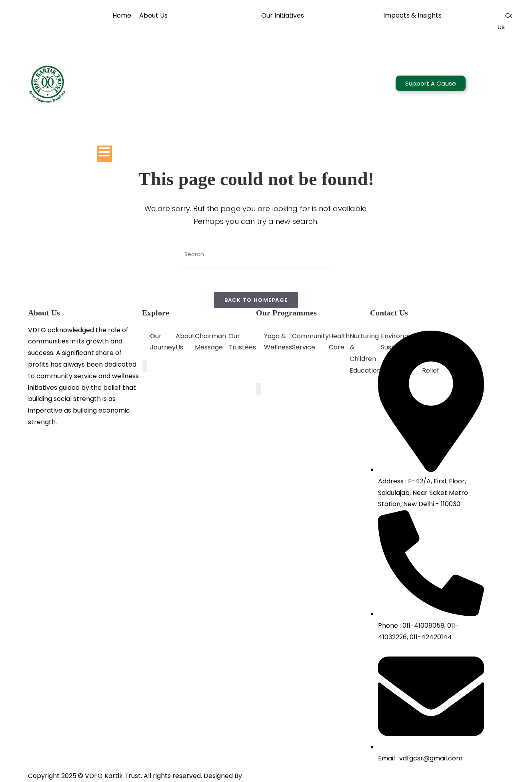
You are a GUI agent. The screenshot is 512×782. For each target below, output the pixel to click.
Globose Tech (266, 775)
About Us (153, 15)
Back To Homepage (256, 300)
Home (121, 15)
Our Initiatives (282, 15)
